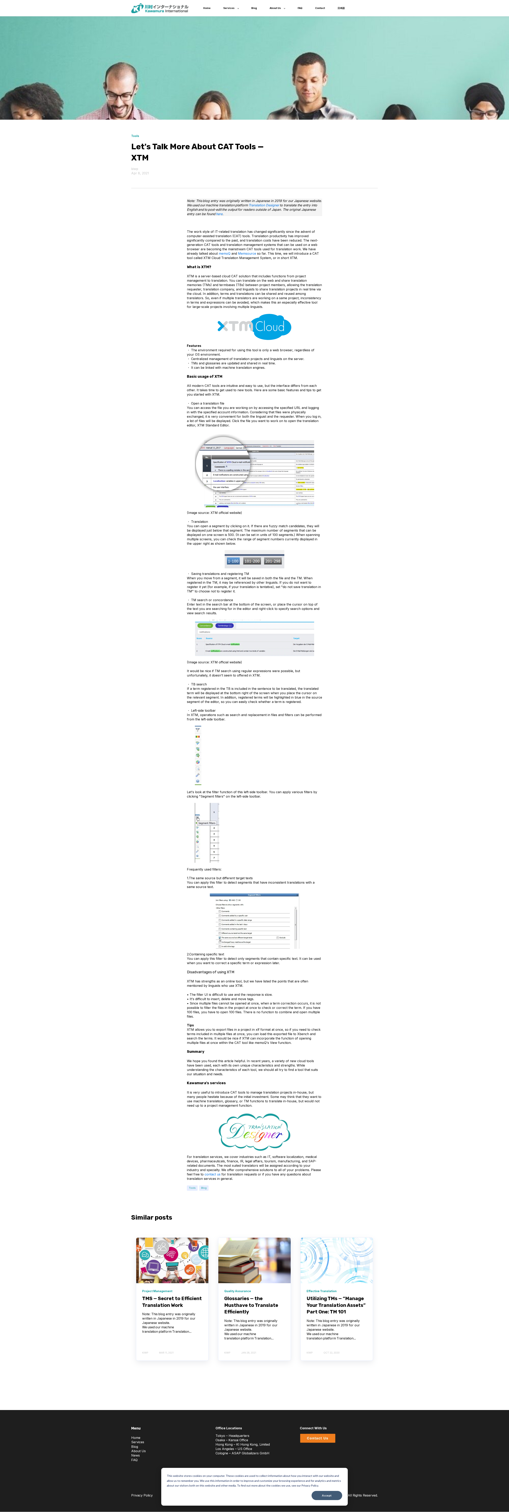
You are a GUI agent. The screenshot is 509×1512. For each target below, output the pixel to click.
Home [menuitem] (135, 1438)
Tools (192, 1187)
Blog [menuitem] (134, 1447)
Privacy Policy (142, 1495)
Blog (204, 1187)
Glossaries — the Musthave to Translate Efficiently (251, 1305)
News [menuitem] (135, 1455)
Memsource (247, 253)
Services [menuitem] (137, 1442)
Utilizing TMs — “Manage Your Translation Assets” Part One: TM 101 (336, 1305)
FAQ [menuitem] (134, 1460)
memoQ (224, 253)
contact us (213, 1174)
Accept (327, 1495)
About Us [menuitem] (138, 1451)
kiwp (134, 169)
